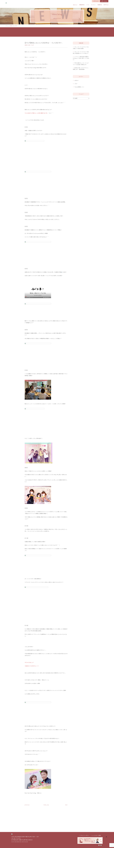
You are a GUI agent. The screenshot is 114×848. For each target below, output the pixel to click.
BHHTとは (106, 4)
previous (27, 804)
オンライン (93, 4)
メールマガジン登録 (96, 835)
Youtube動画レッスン (79, 86)
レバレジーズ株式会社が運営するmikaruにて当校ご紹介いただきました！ (81, 58)
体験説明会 (81, 4)
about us (75, 4)
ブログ (32, 45)
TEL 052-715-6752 (16, 838)
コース (87, 4)
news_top (46, 804)
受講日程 (100, 4)
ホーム (7, 25)
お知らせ (76, 80)
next (66, 804)
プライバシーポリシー (84, 835)
